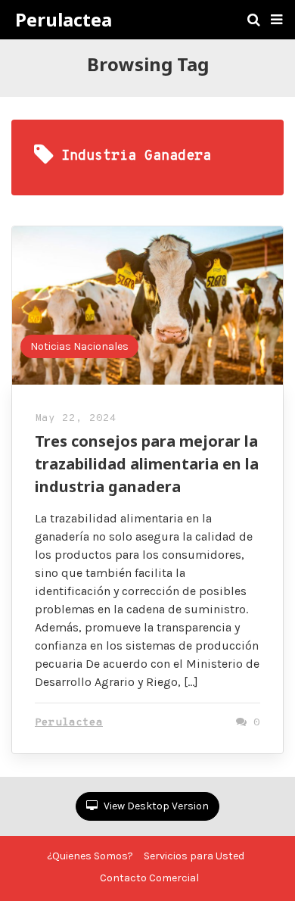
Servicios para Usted (194, 856)
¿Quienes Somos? (90, 856)
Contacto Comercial (149, 877)
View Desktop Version (155, 806)
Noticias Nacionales (79, 346)
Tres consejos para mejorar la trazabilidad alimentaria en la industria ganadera (147, 464)
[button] (276, 19)
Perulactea (63, 20)
